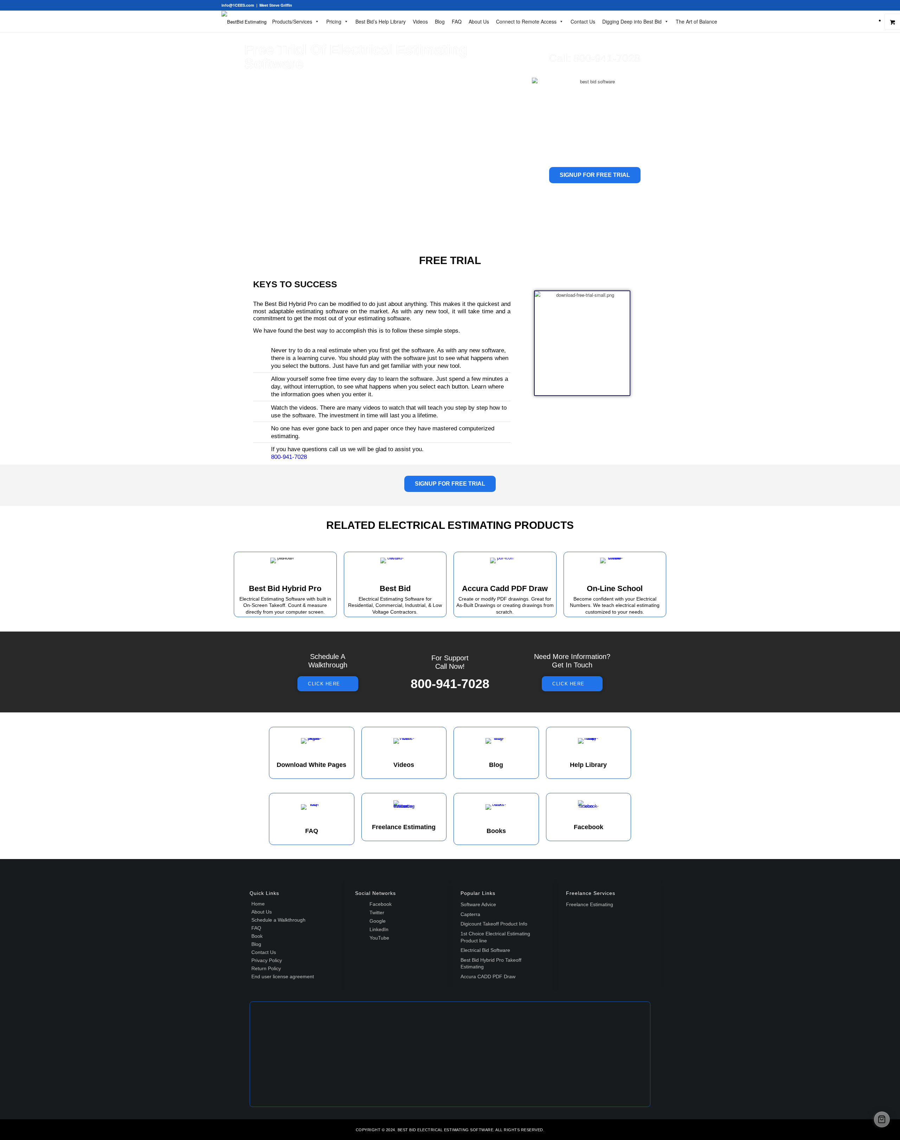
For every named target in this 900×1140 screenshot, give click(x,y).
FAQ (457, 21)
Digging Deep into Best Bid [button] (632, 21)
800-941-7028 (606, 58)
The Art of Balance (696, 21)
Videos (420, 21)
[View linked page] (395, 568)
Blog (440, 21)
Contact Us (583, 21)
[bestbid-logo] (243, 21)
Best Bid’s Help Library (380, 21)
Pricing (333, 21)
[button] (285, 568)
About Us (479, 21)
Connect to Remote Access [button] (526, 21)
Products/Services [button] (292, 21)
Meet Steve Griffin (275, 5)
